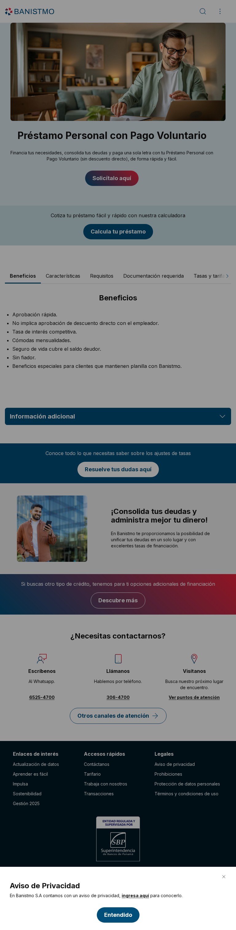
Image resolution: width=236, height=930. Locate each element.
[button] (118, 915)
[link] (135, 896)
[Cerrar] (223, 876)
